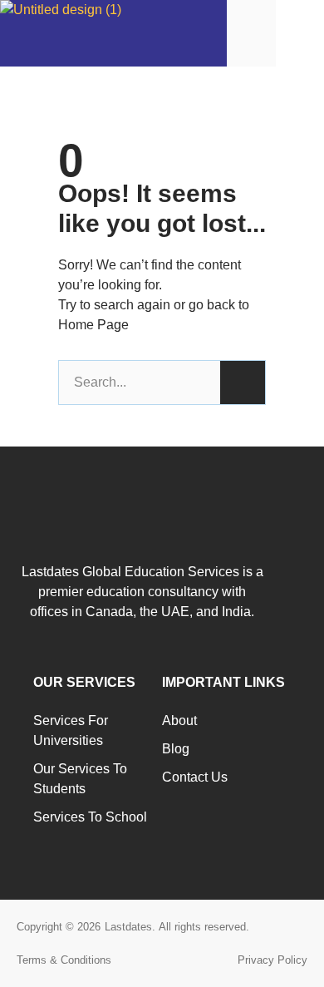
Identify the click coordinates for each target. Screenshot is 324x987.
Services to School (90, 817)
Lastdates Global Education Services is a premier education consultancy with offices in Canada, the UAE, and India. (142, 592)
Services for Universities (70, 730)
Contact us (195, 777)
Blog (175, 749)
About (179, 720)
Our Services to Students (80, 779)
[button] (300, 33)
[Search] (242, 382)
